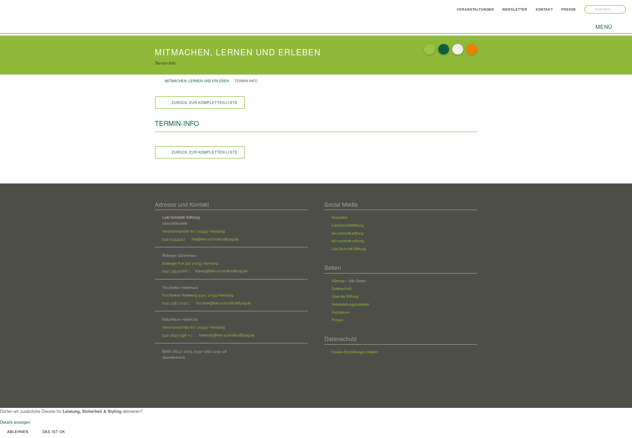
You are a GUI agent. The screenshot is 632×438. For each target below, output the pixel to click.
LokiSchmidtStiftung (348, 225)
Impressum (341, 312)
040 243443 (172, 238)
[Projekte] (443, 49)
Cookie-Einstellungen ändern (355, 351)
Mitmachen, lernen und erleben (197, 80)
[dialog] (316, 423)
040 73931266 (174, 270)
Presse (565, 9)
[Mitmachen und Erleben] (429, 49)
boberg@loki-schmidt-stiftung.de (220, 270)
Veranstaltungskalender (350, 304)
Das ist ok (53, 431)
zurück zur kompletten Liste (202, 102)
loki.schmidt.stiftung (347, 233)
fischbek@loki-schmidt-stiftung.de (223, 302)
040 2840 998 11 (176, 335)
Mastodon (340, 217)
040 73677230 (175, 302)
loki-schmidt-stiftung (348, 240)
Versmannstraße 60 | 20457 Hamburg (193, 231)
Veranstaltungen (472, 9)
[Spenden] (471, 49)
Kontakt (541, 9)
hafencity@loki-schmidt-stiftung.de (226, 335)
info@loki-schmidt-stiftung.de (214, 238)
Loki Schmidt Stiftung (349, 248)
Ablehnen (18, 431)
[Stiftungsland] (457, 49)
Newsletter (511, 9)
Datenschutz (342, 288)
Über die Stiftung (345, 296)
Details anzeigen (15, 422)
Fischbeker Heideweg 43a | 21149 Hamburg (197, 295)
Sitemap (338, 280)
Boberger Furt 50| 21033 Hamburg (190, 263)
